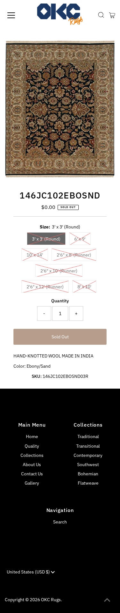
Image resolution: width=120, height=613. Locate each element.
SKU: (37, 376)
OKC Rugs (51, 599)
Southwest (88, 464)
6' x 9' (79, 239)
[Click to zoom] (105, 50)
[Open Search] (101, 15)
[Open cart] (112, 15)
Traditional (88, 436)
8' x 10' (84, 287)
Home (32, 436)
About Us (32, 464)
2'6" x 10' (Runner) (58, 271)
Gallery (32, 483)
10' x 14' (35, 255)
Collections (32, 455)
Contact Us (32, 474)
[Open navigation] (16, 15)
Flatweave (88, 483)
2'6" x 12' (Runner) (45, 287)
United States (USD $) (29, 572)
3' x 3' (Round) (46, 239)
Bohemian (88, 474)
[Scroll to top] (107, 600)
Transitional (88, 446)
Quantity (60, 301)
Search (60, 522)
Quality (32, 446)
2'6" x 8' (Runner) (74, 255)
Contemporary (88, 455)
